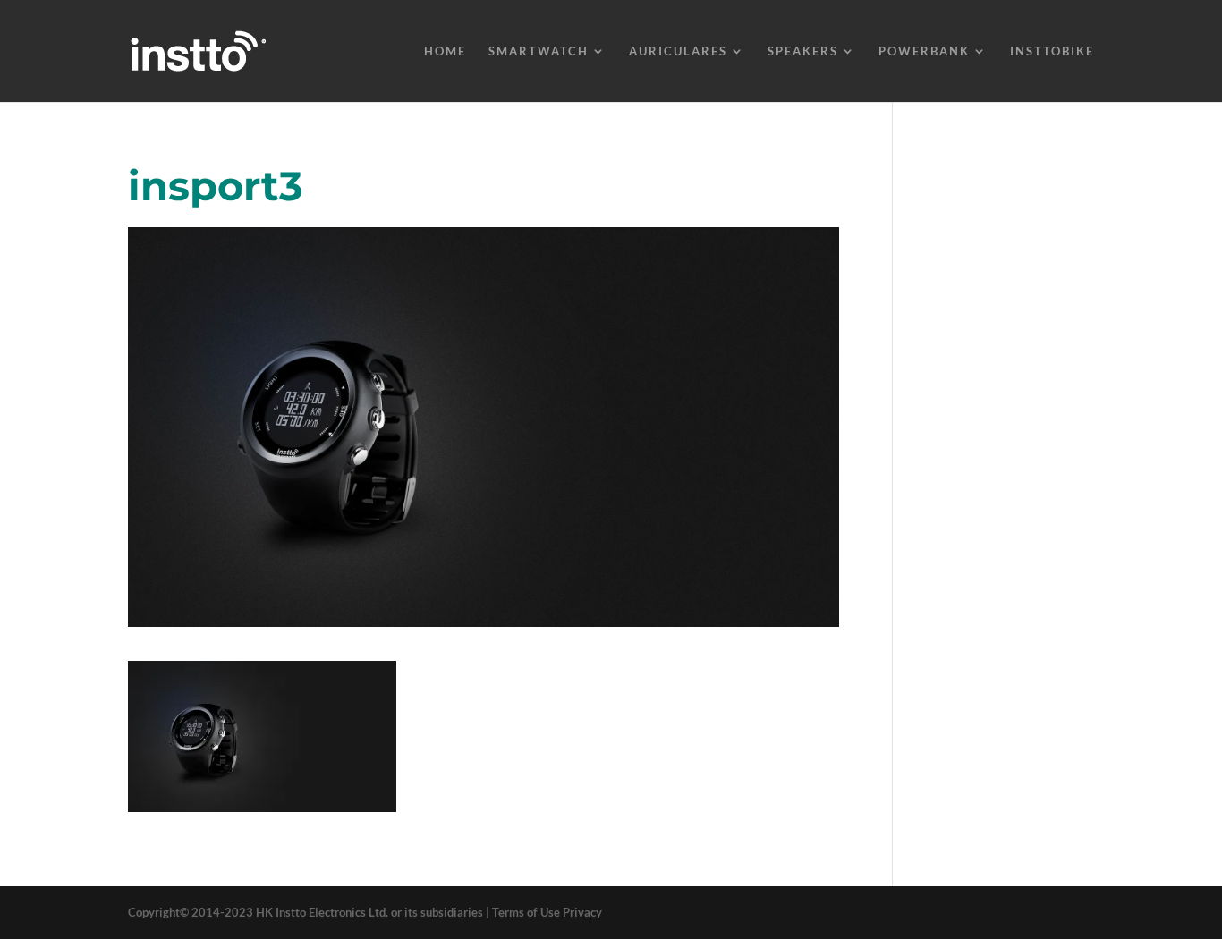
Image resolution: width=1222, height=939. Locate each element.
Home (445, 51)
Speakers (803, 51)
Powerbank (924, 51)
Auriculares (678, 51)
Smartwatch (538, 51)
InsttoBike (1052, 51)
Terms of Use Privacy (547, 912)
